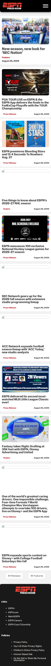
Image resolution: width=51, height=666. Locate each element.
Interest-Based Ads (23, 654)
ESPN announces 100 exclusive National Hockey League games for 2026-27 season (25, 249)
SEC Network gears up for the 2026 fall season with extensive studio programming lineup (23, 299)
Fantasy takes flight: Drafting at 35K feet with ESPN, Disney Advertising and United (23, 449)
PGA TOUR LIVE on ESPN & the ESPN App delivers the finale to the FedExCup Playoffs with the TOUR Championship (25, 104)
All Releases (14, 576)
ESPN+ (11, 608)
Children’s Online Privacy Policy (29, 650)
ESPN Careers (15, 620)
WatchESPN (14, 616)
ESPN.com (13, 612)
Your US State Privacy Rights (28, 646)
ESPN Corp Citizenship (19, 624)
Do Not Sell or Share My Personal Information (30, 659)
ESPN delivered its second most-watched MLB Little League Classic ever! (25, 399)
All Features (37, 576)
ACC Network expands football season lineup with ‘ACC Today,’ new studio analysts (23, 349)
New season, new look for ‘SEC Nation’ (23, 51)
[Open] (45, 6)
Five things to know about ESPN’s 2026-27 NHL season (24, 201)
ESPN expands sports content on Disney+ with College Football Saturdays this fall (24, 558)
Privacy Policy (20, 642)
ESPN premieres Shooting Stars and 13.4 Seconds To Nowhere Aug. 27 (23, 154)
